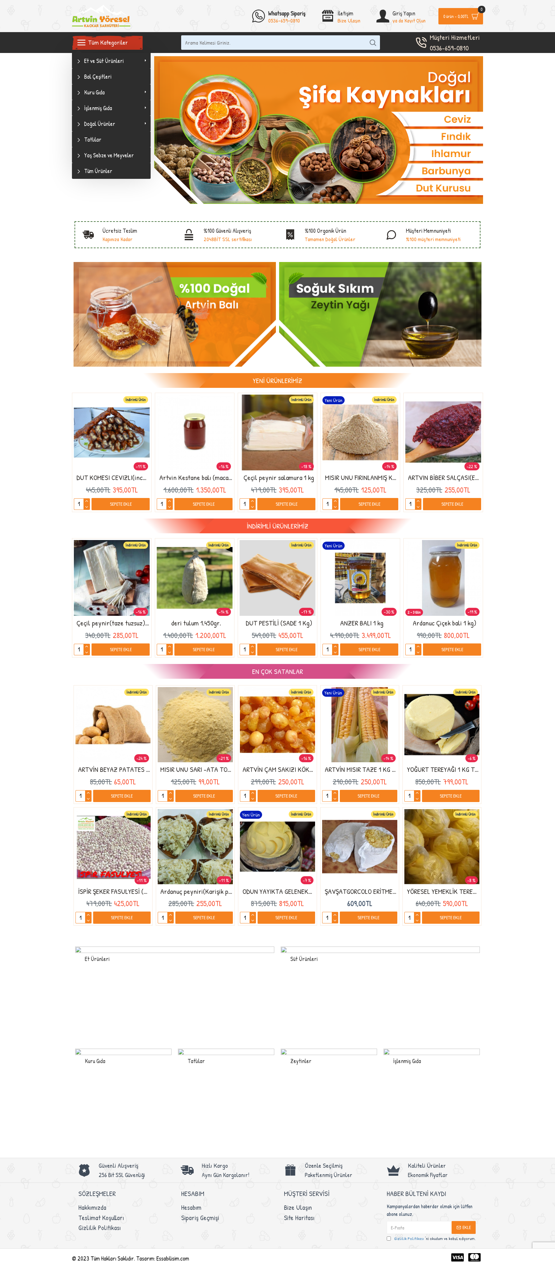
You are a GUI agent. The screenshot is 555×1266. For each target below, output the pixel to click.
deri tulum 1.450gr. (196, 623)
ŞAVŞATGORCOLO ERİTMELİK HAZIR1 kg (361, 891)
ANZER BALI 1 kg (361, 623)
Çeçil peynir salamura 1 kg (278, 477)
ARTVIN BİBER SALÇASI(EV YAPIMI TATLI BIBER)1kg (444, 477)
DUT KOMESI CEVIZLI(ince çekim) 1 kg (113, 477)
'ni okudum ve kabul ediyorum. (435, 1238)
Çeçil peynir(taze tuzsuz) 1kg (113, 623)
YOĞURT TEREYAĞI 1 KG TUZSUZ (443, 769)
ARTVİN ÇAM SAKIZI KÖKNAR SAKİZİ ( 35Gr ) (278, 769)
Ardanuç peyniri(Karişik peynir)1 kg (196, 891)
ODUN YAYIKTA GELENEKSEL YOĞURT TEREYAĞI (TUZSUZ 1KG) (278, 891)
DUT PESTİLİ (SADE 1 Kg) (279, 623)
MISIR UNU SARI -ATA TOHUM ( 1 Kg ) (196, 769)
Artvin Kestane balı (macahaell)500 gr (196, 477)
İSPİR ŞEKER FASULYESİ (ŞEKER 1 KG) (114, 891)
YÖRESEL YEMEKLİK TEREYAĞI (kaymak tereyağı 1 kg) (443, 891)
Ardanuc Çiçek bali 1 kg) (444, 623)
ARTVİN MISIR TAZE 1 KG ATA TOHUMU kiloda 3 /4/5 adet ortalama (361, 769)
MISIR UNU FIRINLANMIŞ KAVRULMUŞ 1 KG (361, 477)
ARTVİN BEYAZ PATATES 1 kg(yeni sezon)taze (114, 769)
